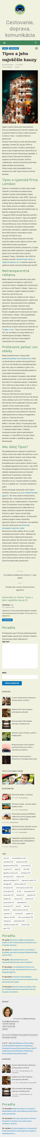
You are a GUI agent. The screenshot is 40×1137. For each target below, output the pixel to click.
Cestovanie (33, 1035)
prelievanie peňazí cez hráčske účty (16, 359)
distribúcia (26, 873)
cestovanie (26, 866)
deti (26, 869)
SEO (14, 1043)
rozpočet (7, 914)
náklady (7, 899)
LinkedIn (5, 1029)
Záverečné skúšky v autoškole (22, 795)
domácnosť (8, 877)
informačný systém (24, 888)
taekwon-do (9, 917)
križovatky (8, 895)
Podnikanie (13, 48)
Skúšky (10, 1053)
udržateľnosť (19, 921)
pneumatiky (8, 902)
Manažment (20, 1046)
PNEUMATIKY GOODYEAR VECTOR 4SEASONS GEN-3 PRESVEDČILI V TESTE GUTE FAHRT (23, 841)
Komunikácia (24, 1035)
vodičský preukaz (10, 925)
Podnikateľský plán (8, 1051)
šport (6, 928)
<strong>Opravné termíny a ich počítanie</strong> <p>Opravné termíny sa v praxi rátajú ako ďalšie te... (19, 969)
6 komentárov (24, 810)
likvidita (20, 895)
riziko (27, 906)
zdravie (25, 925)
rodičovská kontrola (20, 910)
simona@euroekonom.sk (10, 1021)
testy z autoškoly (25, 917)
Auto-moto (6, 1035)
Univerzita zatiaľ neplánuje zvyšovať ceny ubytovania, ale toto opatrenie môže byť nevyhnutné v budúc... (20, 979)
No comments (32, 1082)
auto (6, 858)
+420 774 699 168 (8, 1026)
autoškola (8, 862)
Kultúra (4, 1053)
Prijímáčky (28, 1046)
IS (19, 891)
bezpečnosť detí (10, 866)
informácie (8, 891)
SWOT (34, 1048)
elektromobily (20, 884)
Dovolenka (23, 1053)
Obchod (16, 1053)
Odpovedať (7, 620)
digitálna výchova (10, 873)
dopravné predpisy (11, 880)
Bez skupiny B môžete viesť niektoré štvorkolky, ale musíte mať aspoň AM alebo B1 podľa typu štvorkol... (19, 952)
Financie (13, 1048)
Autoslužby (6, 1037)
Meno (4, 673)
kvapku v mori (8, 330)
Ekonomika (21, 1048)
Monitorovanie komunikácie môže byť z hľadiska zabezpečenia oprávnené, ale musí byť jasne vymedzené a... (19, 989)
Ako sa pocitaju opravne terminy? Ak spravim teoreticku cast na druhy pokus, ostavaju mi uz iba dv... (19, 1121)
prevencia (8, 906)
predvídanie (22, 902)
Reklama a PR (21, 1043)
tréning (7, 921)
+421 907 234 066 (8, 1024)
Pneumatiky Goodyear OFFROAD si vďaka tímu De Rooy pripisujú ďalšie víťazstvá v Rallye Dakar (24, 816)
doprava (20, 877)
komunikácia (29, 891)
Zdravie (28, 1048)
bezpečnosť (22, 862)
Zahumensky (8, 65)
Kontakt (14, 1037)
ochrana (18, 899)
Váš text (6, 642)
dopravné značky (29, 880)
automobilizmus (19, 858)
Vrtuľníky (30, 1043)
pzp (18, 906)
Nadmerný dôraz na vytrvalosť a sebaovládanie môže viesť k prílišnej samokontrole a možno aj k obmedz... (19, 1111)
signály (29, 914)
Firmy (5, 48)
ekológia (7, 884)
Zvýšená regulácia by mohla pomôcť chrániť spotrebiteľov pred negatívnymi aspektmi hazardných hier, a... (19, 1131)
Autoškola (5, 1046)
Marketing (28, 1051)
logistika (31, 895)
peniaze (29, 899)
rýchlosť (19, 914)
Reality (12, 1046)
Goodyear (8, 888)
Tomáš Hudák (23, 1082)
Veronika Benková (25, 1071)
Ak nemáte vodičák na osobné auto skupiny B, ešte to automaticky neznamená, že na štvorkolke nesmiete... (19, 942)
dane (17, 869)
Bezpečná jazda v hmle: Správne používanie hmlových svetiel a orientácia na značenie (23, 747)
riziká (6, 910)
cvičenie (7, 869)
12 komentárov (23, 798)
